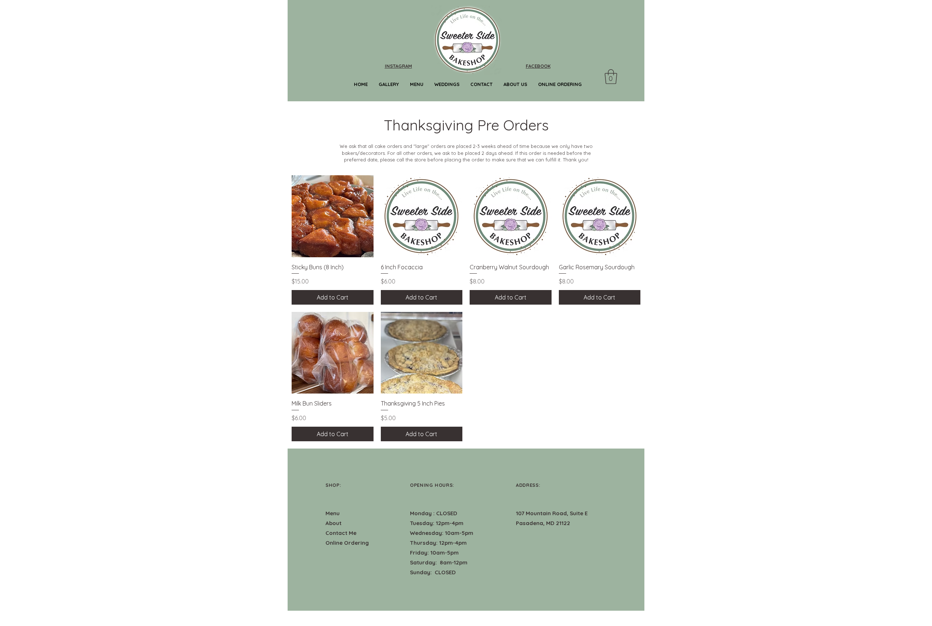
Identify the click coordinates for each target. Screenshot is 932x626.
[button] (611, 76)
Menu (332, 513)
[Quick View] (333, 216)
